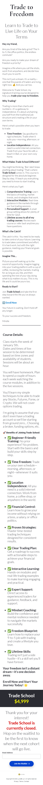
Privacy (16, 781)
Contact (26, 781)
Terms (21, 781)
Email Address (7, 753)
